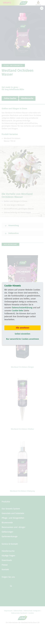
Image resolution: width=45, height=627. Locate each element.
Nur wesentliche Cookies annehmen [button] (22, 339)
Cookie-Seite (17, 310)
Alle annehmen (22, 328)
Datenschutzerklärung (22, 307)
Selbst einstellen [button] (22, 334)
